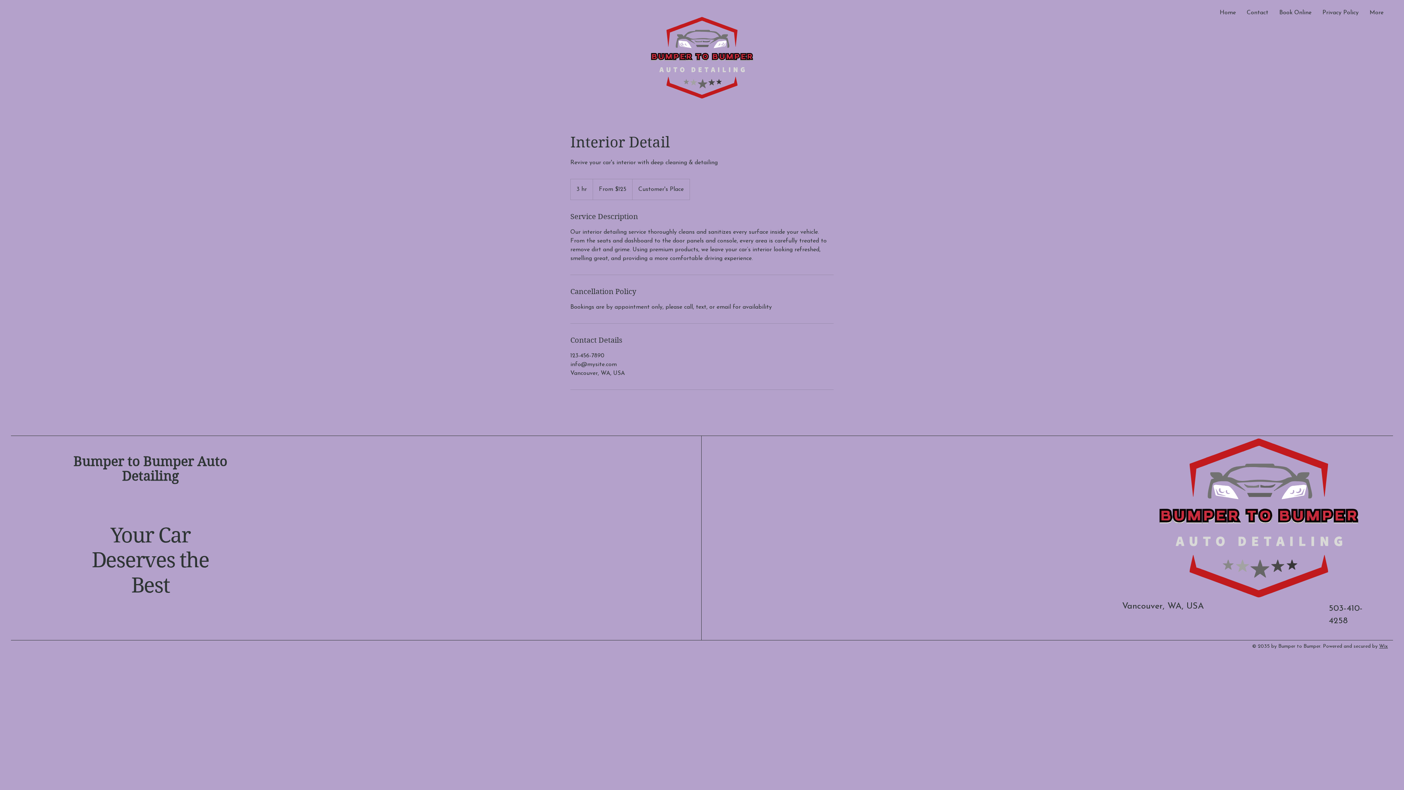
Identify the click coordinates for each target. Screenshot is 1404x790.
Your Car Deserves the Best (150, 560)
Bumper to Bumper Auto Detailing (150, 469)
